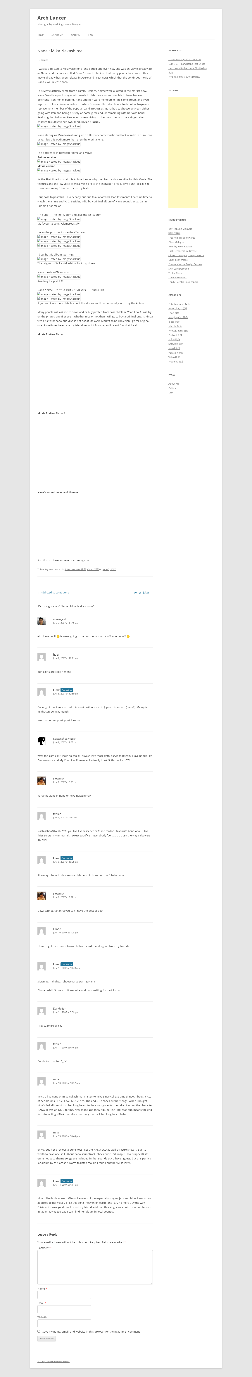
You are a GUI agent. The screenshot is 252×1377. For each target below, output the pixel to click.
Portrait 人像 (175, 335)
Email (41, 1303)
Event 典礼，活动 (177, 308)
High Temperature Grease (182, 251)
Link (90, 35)
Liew (56, 690)
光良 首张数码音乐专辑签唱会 (184, 77)
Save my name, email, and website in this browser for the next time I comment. (91, 1331)
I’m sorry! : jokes (141, 592)
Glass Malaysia (176, 242)
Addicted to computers (53, 592)
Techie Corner (176, 273)
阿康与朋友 (174, 233)
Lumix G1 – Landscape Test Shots (186, 63)
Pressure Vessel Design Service (185, 264)
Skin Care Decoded (178, 268)
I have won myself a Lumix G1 (184, 59)
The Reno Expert (177, 277)
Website (42, 1317)
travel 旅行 (174, 348)
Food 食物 (173, 313)
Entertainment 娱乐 (75, 569)
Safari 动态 (174, 339)
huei (56, 654)
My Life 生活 (175, 326)
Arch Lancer (51, 17)
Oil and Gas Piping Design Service (186, 255)
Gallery (75, 35)
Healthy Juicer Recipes (180, 246)
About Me (57, 35)
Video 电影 (93, 569)
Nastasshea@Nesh (64, 738)
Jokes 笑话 (173, 321)
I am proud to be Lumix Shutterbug (187, 68)
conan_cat (59, 619)
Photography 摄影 (178, 330)
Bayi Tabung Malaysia (180, 228)
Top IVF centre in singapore (183, 282)
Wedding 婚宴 (176, 361)
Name (42, 1288)
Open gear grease (178, 259)
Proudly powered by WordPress (53, 1361)
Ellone (57, 929)
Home (40, 35)
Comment (44, 1248)
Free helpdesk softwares (181, 237)
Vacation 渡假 (175, 352)
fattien (57, 814)
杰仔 (170, 72)
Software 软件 (176, 343)
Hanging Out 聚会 (178, 317)
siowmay (59, 778)
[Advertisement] (183, 152)
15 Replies (42, 60)
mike (56, 1079)
